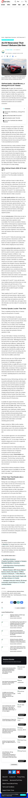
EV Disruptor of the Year (7, 595)
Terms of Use (9, 795)
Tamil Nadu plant (17, 595)
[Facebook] (10, 772)
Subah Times (9, 49)
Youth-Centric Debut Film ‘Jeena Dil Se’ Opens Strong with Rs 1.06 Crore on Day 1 (17, 648)
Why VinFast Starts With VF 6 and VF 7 (13, 115)
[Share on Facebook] (4, 56)
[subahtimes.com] (5, 1)
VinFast (8, 596)
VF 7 (5, 596)
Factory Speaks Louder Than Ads (12, 118)
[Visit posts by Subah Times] (3, 51)
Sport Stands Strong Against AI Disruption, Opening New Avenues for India (9, 683)
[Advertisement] (14, 21)
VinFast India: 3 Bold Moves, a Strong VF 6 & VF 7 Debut (14, 112)
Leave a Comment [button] (20, 608)
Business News (20, 591)
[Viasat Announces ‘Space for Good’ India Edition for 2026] (22, 721)
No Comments (17, 49)
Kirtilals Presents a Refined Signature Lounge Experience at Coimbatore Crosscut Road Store (18, 641)
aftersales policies (11, 591)
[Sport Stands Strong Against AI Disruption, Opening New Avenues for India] (22, 684)
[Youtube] (18, 772)
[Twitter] (14, 772)
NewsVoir (5, 544)
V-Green (24, 595)
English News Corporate (10, 37)
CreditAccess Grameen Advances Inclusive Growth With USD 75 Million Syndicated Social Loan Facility (8, 695)
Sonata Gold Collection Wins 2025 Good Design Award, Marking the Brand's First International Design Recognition (9, 671)
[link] (14, 556)
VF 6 (2, 596)
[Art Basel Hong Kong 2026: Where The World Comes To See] (22, 744)
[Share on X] (7, 56)
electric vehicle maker (15, 593)
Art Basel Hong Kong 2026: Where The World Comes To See (8, 742)
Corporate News (5, 593)
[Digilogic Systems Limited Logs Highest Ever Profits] (5, 617)
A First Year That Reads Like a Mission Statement (12, 121)
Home (2, 37)
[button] (23, 795)
